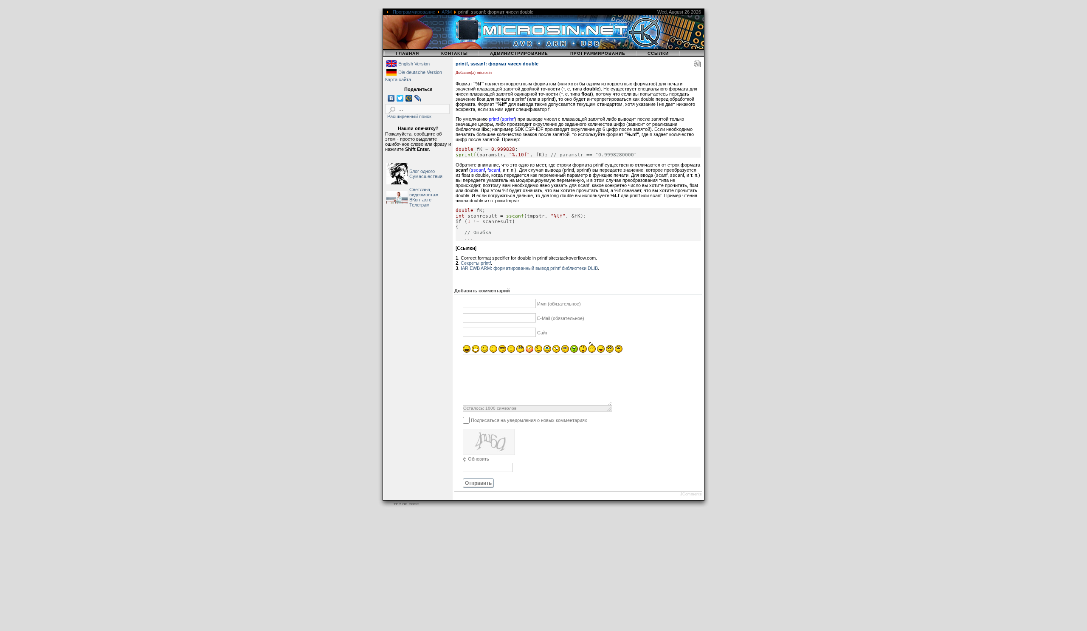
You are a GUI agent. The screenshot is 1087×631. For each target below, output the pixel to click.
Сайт (542, 332)
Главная (407, 53)
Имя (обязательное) (559, 303)
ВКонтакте (420, 199)
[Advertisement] (255, 570)
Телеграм (419, 204)
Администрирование (519, 53)
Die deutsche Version (420, 72)
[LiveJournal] (418, 98)
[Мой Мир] (409, 98)
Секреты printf (476, 263)
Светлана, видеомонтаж (423, 192)
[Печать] (697, 65)
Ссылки (658, 53)
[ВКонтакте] (391, 98)
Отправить (478, 483)
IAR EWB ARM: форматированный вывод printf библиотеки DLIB (529, 268)
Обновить (478, 458)
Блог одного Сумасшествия (425, 174)
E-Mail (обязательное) (560, 318)
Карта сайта (398, 79)
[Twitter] (400, 98)
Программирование (414, 11)
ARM (447, 11)
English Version (414, 63)
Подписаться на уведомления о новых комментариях (529, 419)
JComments (691, 494)
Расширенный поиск (409, 116)
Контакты (454, 53)
